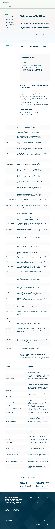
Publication (38, 488)
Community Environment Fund (10, 16)
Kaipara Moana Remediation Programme (9, 22)
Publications (30, 502)
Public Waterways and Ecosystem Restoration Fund (10, 27)
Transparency (28, 524)
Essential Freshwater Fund (9, 19)
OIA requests (18, 524)
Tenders (25, 524)
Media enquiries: (39, 502)
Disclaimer (14, 524)
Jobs (29, 505)
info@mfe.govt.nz (39, 501)
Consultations (31, 501)
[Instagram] (48, 40)
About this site (7, 524)
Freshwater (21, 488)
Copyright (11, 524)
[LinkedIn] (49, 40)
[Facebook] (45, 500)
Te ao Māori (25, 488)
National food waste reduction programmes (10, 25)
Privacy (22, 524)
